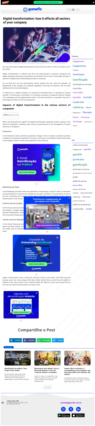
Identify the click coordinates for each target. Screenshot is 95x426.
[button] (47, 200)
